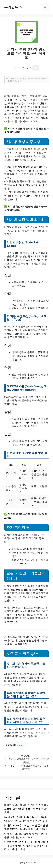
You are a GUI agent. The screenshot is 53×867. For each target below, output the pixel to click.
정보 (27, 755)
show (20, 745)
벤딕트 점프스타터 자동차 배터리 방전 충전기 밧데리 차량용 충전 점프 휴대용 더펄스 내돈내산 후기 (26, 846)
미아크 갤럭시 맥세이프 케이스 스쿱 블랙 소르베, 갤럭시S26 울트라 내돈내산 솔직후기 (26, 809)
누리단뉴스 (13, 7)
